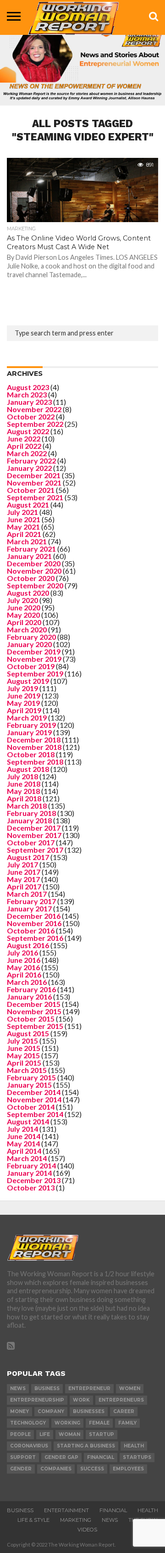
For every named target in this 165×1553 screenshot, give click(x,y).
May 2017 (23, 879)
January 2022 (29, 468)
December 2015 (33, 1004)
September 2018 (35, 761)
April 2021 (24, 534)
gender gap (61, 1457)
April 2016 (24, 974)
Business (20, 1510)
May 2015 (23, 1055)
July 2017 (22, 864)
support (23, 1457)
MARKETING (75, 1520)
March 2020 (27, 629)
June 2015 (23, 1048)
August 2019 (28, 680)
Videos (87, 1529)
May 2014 (23, 1143)
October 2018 (31, 754)
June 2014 (23, 1136)
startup (101, 1434)
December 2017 (33, 827)
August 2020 (28, 592)
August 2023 (28, 387)
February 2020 (31, 636)
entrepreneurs (121, 1400)
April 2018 (24, 798)
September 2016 (35, 937)
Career (123, 1411)
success (92, 1469)
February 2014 (31, 1165)
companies (56, 1469)
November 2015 (34, 1011)
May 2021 (23, 526)
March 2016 (27, 982)
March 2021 (27, 541)
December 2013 (33, 1180)
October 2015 (31, 1018)
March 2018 (27, 805)
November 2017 (34, 835)
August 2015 (28, 1033)
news (18, 1388)
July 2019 (22, 688)
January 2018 (29, 820)
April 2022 (24, 445)
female (99, 1423)
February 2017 (31, 901)
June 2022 (23, 438)
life (44, 1434)
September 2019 (35, 673)
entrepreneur (89, 1388)
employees (128, 1469)
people (20, 1434)
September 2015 (35, 1026)
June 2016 (23, 959)
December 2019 (33, 651)
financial (100, 1457)
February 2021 (31, 548)
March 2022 (27, 453)
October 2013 (31, 1187)
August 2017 (28, 857)
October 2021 (31, 490)
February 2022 (31, 460)
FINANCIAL (113, 1510)
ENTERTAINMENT (66, 1510)
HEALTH (148, 1510)
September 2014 (35, 1114)
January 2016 (29, 996)
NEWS (110, 1520)
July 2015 (22, 1040)
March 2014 (27, 1158)
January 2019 (29, 732)
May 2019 (23, 702)
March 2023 (27, 394)
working (67, 1423)
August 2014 (28, 1121)
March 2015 (27, 1070)
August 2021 (28, 504)
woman (69, 1434)
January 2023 (29, 401)
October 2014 (31, 1106)
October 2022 (31, 416)
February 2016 (31, 989)
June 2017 (23, 871)
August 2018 (28, 769)
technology (28, 1423)
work (81, 1400)
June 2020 (23, 607)
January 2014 (29, 1172)
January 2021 (29, 556)
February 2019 (31, 725)
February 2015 (31, 1077)
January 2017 (29, 908)
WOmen (129, 1388)
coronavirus (29, 1446)
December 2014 (33, 1092)
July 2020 (22, 600)
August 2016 (28, 945)
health (134, 1446)
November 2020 (34, 570)
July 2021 (22, 512)
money (19, 1411)
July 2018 (22, 776)
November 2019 (34, 658)
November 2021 (34, 482)
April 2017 (24, 886)
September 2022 (35, 423)
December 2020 (33, 563)
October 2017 (31, 842)
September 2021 (35, 497)
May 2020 (23, 614)
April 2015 (24, 1062)
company (51, 1411)
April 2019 (24, 710)
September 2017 (35, 849)
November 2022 (34, 409)
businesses (88, 1411)
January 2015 (29, 1084)
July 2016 (22, 952)
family (127, 1423)
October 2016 (31, 930)
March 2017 (27, 893)
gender (21, 1469)
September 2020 (35, 585)
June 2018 (23, 783)
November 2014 (34, 1099)
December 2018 (33, 739)
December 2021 (33, 475)
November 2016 (34, 923)
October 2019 (31, 666)
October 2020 (31, 578)
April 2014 (24, 1150)
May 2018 (23, 791)
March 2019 (27, 717)
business (47, 1388)
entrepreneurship (37, 1400)
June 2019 (23, 695)
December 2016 (33, 915)
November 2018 (34, 747)
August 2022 (28, 431)
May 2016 (23, 967)
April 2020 (24, 622)
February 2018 (31, 813)
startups (137, 1457)
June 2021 (23, 519)
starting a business (86, 1446)
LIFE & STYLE (33, 1520)
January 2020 (29, 644)
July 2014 (22, 1128)
